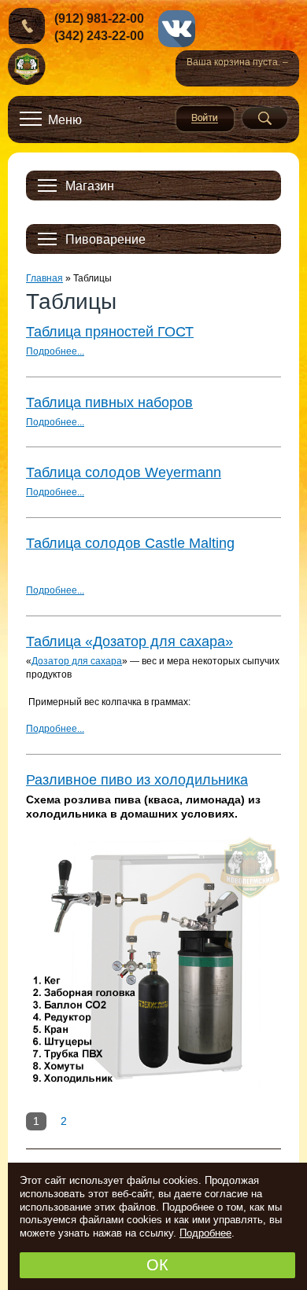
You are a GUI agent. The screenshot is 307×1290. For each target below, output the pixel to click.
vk (176, 28)
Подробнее (205, 1233)
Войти (205, 119)
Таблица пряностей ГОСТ (110, 332)
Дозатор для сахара (76, 661)
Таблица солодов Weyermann (123, 472)
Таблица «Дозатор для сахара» (129, 641)
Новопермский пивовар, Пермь (27, 67)
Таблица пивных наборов (109, 402)
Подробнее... (55, 351)
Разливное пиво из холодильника (137, 780)
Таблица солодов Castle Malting (130, 543)
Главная (44, 278)
